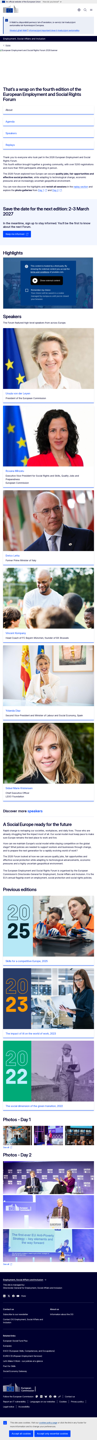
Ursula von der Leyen (18, 393)
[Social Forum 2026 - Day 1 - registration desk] (79, 1135)
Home (8, 45)
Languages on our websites (42, 1401)
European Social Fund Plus (15, 1341)
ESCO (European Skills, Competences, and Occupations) (29, 1351)
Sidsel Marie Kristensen (19, 788)
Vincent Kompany (16, 633)
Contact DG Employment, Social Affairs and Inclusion (23, 1321)
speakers (35, 811)
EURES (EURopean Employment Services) (22, 1356)
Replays (10, 144)
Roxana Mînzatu (15, 471)
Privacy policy (77, 1401)
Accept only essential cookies (52, 1433)
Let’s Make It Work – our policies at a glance (23, 1361)
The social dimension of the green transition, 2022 (34, 1106)
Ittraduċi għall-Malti (18, 30)
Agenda (10, 121)
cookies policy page (48, 1422)
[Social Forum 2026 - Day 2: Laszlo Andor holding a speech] (48, 1211)
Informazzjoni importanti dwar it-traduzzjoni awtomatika (54, 30)
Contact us (70, 1396)
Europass (7, 1346)
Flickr (23, 1296)
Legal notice (8, 1406)
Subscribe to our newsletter (15, 1314)
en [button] (79, 10)
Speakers (11, 133)
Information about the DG (61, 1314)
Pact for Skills (9, 1366)
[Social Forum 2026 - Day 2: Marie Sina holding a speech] (48, 1245)
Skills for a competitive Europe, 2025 (27, 961)
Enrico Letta (12, 555)
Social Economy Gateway (15, 1371)
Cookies (63, 1401)
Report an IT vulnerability (14, 1401)
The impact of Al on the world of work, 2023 (31, 1033)
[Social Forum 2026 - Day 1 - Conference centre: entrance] (17, 1135)
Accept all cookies (21, 1433)
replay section (81, 186)
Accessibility (24, 1406)
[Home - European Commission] (10, 9)
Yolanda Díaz (13, 710)
